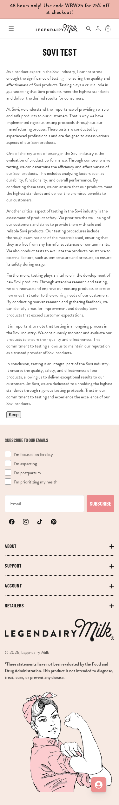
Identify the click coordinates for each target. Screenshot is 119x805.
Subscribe (100, 503)
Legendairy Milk (35, 652)
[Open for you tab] (98, 784)
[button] (11, 28)
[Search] (85, 28)
